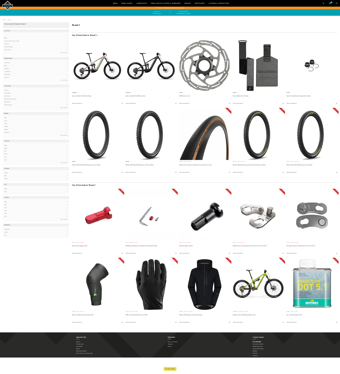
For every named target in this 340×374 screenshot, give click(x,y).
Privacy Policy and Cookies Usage (84, 353)
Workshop (170, 344)
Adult (5, 188)
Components (141, 3)
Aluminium (7, 229)
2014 (5, 210)
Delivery (78, 341)
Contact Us (255, 355)
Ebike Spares (127, 3)
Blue (5, 151)
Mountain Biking (8, 46)
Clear (5, 157)
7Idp (5, 117)
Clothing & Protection (219, 3)
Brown (5, 154)
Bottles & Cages (8, 104)
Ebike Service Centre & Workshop (166, 3)
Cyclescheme (79, 346)
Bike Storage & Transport (10, 99)
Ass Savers (6, 132)
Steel (5, 235)
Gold (5, 159)
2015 (5, 213)
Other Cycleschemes (173, 341)
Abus (5, 120)
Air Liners (6, 90)
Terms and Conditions (81, 351)
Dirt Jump (6, 44)
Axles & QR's (7, 93)
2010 (5, 204)
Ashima (6, 129)
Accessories (7, 62)
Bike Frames (7, 96)
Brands (188, 3)
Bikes (115, 3)
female (6, 172)
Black (5, 148)
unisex (6, 178)
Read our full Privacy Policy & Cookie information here (170, 364)
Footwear (6, 77)
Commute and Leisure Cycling (11, 41)
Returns (78, 348)
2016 (5, 216)
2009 (5, 201)
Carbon (6, 232)
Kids (5, 191)
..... (5, 35)
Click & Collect (80, 344)
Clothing (6, 68)
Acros (5, 123)
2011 (5, 207)
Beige (5, 145)
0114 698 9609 (257, 341)
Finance (170, 346)
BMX (5, 38)
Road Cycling (7, 49)
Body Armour (7, 102)
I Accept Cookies (170, 369)
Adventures (200, 3)
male (5, 175)
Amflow (6, 126)
